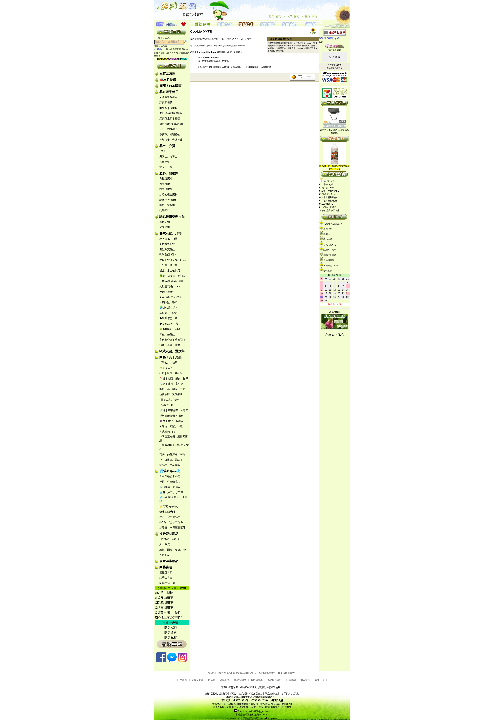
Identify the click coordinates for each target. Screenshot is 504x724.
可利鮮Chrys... (329, 188)
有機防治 (164, 221)
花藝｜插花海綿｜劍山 (172, 454)
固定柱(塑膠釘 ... (330, 207)
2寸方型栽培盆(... (330, 197)
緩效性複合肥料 (168, 199)
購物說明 (327, 239)
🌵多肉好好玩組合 (170, 329)
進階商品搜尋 (162, 46)
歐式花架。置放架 (172, 351)
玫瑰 (176, 53)
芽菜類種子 (165, 102)
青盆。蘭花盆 (167, 334)
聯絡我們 (327, 270)
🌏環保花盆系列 (168, 307)
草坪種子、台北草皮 (171, 139)
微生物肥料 (165, 189)
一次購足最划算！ (334, 50)
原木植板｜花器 (168, 238)
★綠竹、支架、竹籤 (171, 426)
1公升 (162, 151)
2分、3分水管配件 (169, 516)
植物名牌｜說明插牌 (171, 394)
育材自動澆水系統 (169, 476)
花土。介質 (167, 146)
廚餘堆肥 (164, 183)
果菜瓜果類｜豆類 (169, 118)
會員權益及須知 (331, 265)
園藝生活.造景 (167, 583)
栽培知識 (225, 680)
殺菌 (163, 53)
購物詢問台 (240, 680)
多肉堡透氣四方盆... (331, 210)
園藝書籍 (165, 567)
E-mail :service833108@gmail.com (253, 711)
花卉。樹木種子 (168, 129)
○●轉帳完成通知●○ (332, 224)
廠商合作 (319, 680)
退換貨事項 (328, 260)
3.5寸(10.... (327, 204)
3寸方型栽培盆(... (330, 191)
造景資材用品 (168, 533)
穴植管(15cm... (329, 194)
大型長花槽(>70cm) (170, 286)
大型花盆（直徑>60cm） (173, 259)
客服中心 (327, 234)
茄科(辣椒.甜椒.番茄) (171, 123)
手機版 (183, 680)
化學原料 (164, 210)
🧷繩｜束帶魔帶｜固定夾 (173, 410)
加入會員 (305, 680)
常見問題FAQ (329, 244)
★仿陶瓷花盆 (167, 243)
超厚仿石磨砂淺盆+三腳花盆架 (334, 130)
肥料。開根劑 (168, 173)
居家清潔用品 (168, 561)
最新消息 (327, 229)
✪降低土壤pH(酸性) (168, 617)
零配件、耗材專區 (169, 464)
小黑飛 (182, 53)
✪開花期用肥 (164, 602)
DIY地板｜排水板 (169, 538)
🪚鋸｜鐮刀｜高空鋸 (171, 383)
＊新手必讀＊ (171, 622)
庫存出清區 (167, 73)
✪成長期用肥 (164, 598)
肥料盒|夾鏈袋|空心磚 (171, 415)
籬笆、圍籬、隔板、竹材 (173, 549)
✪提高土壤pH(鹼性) (168, 612)
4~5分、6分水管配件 (171, 522)
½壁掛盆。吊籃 (168, 302)
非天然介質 (165, 167)
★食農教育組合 (168, 97)
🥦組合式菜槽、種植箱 (172, 275)
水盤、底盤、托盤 (169, 344)
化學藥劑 (164, 227)
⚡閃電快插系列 (168, 506)
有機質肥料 (165, 178)
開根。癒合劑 (167, 205)
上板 (166, 49)
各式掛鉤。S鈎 (167, 431)
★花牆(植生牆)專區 (170, 297)
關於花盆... (171, 637)
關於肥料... (171, 627)
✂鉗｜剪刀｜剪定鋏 (170, 373)
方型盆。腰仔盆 (168, 265)
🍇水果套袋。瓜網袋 (171, 421)
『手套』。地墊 (168, 362)
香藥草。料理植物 (169, 134)
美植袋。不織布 (168, 313)
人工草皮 (164, 544)
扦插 (187, 53)
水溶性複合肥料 (168, 194)
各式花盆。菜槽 (170, 233)
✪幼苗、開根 (164, 593)
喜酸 (183, 49)
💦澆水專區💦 (169, 471)
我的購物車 (257, 680)
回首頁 (211, 680)
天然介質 (164, 161)
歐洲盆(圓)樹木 (167, 254)
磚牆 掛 (157, 56)
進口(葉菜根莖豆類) (170, 113)
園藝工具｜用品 (170, 357)
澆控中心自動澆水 (169, 481)
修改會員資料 (274, 680)
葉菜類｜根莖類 (168, 107)
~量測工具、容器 (169, 399)
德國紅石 (177, 49)
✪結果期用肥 (164, 607)
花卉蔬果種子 (168, 92)
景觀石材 (164, 554)
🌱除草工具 (166, 367)
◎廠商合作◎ (334, 335)
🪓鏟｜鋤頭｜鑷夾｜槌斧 (173, 378)
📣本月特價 (167, 79)
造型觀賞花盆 (167, 249)
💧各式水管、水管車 (171, 492)
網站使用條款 (329, 255)
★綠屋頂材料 (167, 291)
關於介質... (171, 632)
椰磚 (172, 53)
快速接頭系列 (167, 511)
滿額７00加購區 (170, 85)
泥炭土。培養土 (168, 156)
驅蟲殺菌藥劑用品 (172, 216)
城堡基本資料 (329, 250)
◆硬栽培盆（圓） (169, 318)
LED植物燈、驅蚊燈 (170, 459)
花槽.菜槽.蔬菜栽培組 (171, 281)
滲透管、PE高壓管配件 (172, 527)
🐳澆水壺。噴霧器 (170, 486)
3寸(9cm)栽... (329, 181)
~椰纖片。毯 (166, 405)
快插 (170, 49)
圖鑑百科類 (165, 572)
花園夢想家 (198, 680)
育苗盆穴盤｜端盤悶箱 (172, 339)
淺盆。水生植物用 (169, 270)
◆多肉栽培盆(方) (169, 323)
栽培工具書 (165, 577)
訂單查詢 (291, 680)
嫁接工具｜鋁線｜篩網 (172, 389)
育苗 (167, 53)
